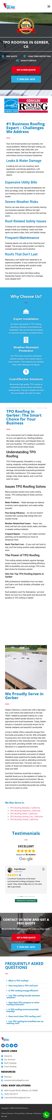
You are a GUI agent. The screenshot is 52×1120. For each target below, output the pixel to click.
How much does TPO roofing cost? (24, 1016)
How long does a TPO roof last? (23, 985)
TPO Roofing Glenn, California (23, 813)
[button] (49, 6)
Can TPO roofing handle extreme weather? (23, 996)
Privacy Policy (20, 1113)
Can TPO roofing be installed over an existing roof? (25, 1022)
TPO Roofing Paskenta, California (25, 810)
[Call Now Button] (46, 1114)
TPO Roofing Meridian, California (25, 808)
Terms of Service (7, 1113)
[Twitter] (7, 1045)
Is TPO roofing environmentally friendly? (23, 1010)
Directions (37, 1113)
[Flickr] (16, 1045)
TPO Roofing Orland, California (24, 819)
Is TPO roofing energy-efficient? (23, 990)
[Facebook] (3, 1045)
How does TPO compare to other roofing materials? (23, 1003)
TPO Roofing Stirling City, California (26, 816)
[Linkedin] (11, 1045)
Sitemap (29, 1113)
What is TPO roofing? (18, 980)
